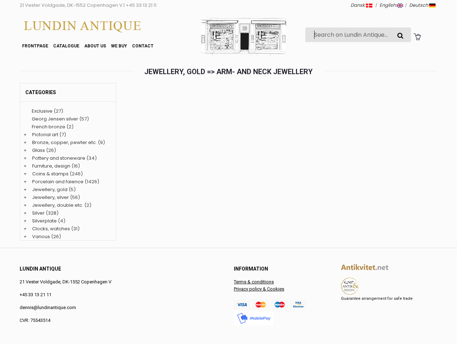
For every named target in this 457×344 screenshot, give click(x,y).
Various (41, 236)
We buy (119, 45)
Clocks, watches (51, 228)
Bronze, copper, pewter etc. (64, 142)
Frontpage (35, 45)
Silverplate (44, 220)
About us (95, 45)
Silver (38, 213)
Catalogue (66, 45)
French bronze (48, 126)
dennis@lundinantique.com (48, 307)
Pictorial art (45, 134)
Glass (38, 150)
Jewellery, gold (49, 189)
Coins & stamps (50, 173)
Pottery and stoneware (58, 158)
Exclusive (42, 111)
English (388, 5)
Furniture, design (51, 166)
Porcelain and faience (58, 181)
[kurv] (417, 36)
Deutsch (419, 5)
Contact (143, 45)
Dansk (358, 5)
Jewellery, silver (50, 197)
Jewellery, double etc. (57, 205)
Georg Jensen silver (55, 118)
